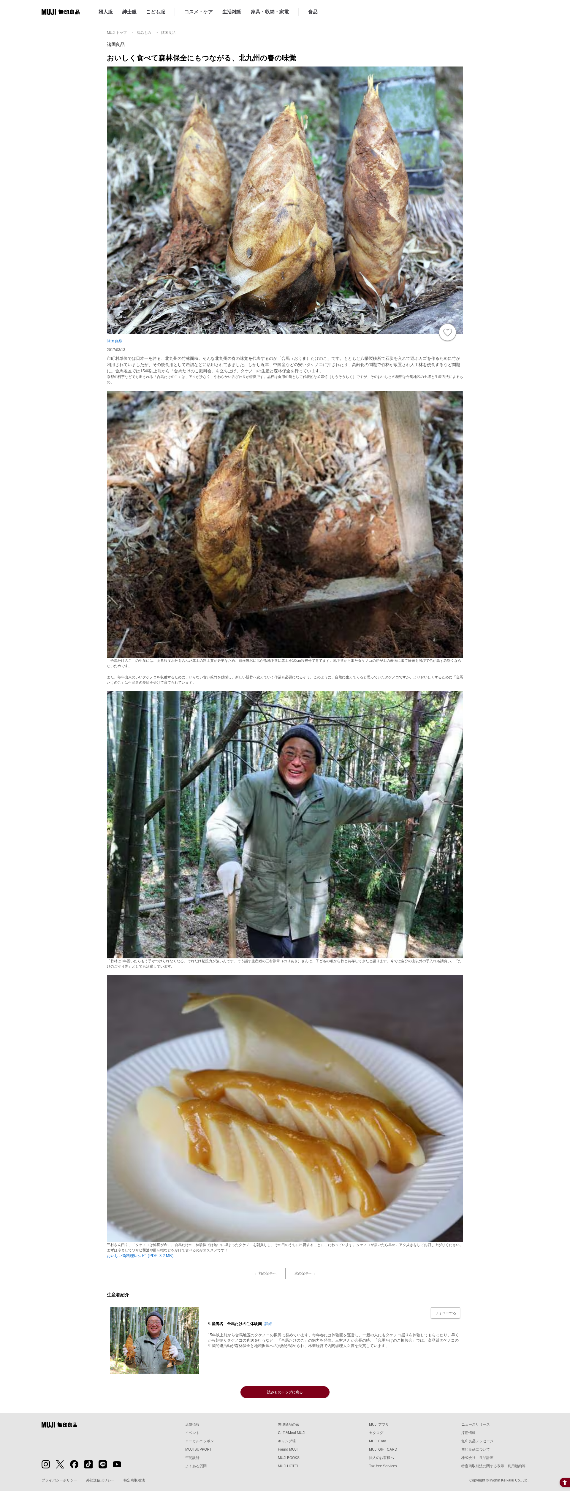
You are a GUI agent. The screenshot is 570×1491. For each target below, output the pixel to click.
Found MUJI (287, 1449)
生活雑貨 (231, 11)
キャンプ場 (287, 1441)
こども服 (155, 11)
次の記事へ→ (305, 1273)
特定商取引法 (134, 1480)
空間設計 (192, 1458)
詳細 (268, 1323)
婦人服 (106, 11)
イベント (192, 1433)
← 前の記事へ (265, 1273)
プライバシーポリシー (59, 1480)
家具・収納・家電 (270, 11)
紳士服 (129, 11)
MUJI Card (377, 1441)
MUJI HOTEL (288, 1466)
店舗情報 (192, 1424)
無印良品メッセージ (477, 1441)
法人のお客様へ (381, 1458)
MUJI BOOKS (289, 1458)
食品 (313, 11)
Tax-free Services (383, 1466)
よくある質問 (196, 1466)
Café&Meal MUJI (291, 1433)
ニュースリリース (475, 1424)
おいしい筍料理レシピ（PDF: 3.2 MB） (141, 1255)
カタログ (376, 1433)
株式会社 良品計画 (477, 1458)
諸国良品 (114, 341)
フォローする (445, 1313)
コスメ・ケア (198, 11)
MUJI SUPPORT (198, 1449)
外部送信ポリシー (100, 1480)
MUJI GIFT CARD (383, 1449)
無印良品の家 (288, 1424)
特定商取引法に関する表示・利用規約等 (493, 1466)
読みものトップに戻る (285, 1392)
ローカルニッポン (199, 1441)
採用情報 (468, 1433)
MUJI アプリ (379, 1424)
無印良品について (475, 1449)
